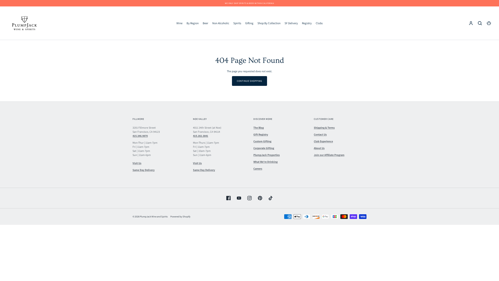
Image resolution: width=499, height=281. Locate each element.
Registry (307, 23)
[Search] (480, 23)
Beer (205, 23)
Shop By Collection (268, 23)
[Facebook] (228, 198)
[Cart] (489, 23)
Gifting (249, 23)
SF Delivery (291, 23)
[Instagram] (249, 198)
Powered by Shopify (180, 216)
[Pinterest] (260, 198)
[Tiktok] (270, 198)
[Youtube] (239, 198)
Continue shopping (249, 81)
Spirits (237, 23)
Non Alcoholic (220, 23)
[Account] (471, 23)
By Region (193, 23)
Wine (179, 23)
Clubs (319, 23)
